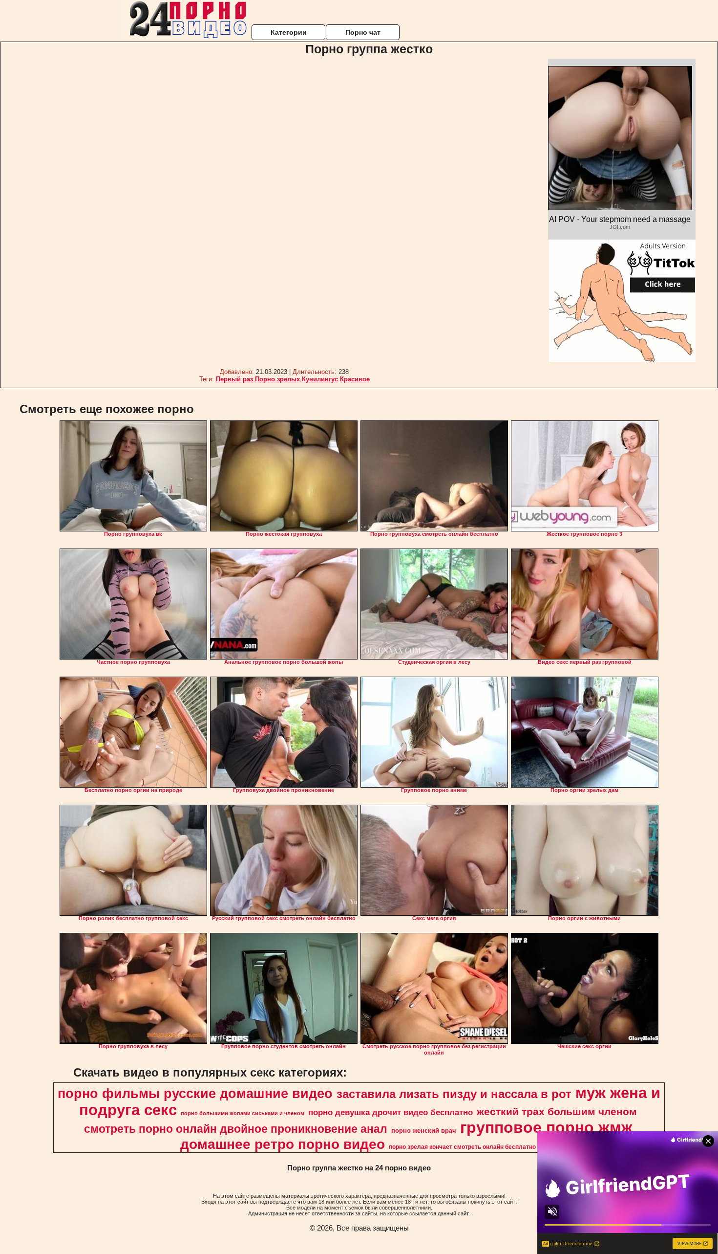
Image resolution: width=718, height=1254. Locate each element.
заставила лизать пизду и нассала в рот (454, 1093)
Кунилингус (320, 379)
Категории (289, 32)
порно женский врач (423, 1130)
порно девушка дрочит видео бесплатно (390, 1112)
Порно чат (362, 32)
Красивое (355, 379)
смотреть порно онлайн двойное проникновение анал (235, 1128)
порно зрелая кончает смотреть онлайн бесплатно (462, 1147)
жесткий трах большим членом (557, 1112)
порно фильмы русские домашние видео (195, 1093)
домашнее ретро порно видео (282, 1144)
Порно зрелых (277, 379)
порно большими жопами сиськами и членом (242, 1113)
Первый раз (234, 379)
